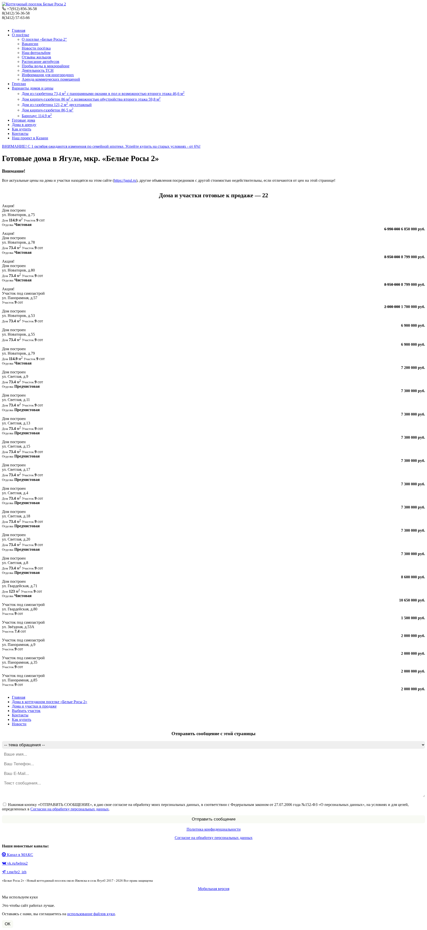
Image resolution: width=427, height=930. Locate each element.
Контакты (20, 133)
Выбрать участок (26, 711)
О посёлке (20, 35)
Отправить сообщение (213, 819)
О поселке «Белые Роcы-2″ (44, 39)
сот (213, 298)
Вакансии (30, 44)
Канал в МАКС (19, 855)
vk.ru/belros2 (17, 863)
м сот (213, 217)
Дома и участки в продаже (34, 706)
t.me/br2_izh (16, 872)
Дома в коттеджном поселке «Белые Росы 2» (49, 702)
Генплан (19, 84)
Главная (18, 30)
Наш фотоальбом (36, 53)
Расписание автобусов (40, 61)
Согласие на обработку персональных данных (214, 838)
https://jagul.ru (125, 180)
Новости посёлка (36, 48)
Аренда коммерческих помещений (51, 79)
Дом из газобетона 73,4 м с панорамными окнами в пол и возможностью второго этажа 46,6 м (103, 93)
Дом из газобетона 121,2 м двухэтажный (57, 105)
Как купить (21, 129)
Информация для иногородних (48, 75)
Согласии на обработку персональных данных (69, 809)
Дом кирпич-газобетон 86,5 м (47, 110)
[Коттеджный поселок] (34, 4)
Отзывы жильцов (36, 57)
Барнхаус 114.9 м (37, 116)
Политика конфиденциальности (214, 829)
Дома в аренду (24, 125)
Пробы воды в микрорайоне (45, 66)
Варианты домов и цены (32, 88)
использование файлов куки (91, 914)
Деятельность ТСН (38, 70)
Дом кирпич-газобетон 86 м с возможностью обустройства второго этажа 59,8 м (91, 99)
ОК (7, 924)
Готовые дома (23, 120)
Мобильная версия (213, 889)
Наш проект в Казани (30, 138)
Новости (19, 724)
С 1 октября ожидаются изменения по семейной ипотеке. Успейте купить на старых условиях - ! (101, 146)
